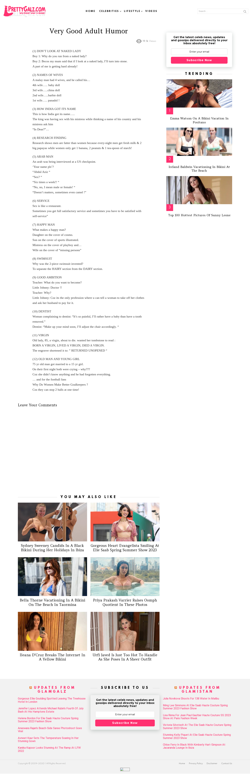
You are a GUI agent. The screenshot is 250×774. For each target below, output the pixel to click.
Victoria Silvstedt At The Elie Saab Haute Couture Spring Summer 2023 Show (197, 726)
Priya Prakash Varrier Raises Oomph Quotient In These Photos (125, 602)
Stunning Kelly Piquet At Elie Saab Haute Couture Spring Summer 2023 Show (197, 736)
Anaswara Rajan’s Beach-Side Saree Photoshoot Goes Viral (50, 730)
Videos (151, 11)
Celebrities (109, 11)
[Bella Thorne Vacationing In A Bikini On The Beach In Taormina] (52, 576)
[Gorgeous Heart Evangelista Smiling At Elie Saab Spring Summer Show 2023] (125, 522)
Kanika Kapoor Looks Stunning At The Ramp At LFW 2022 (49, 749)
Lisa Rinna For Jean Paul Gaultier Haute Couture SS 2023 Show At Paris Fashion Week (197, 717)
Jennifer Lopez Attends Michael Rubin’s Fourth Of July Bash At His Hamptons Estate (51, 710)
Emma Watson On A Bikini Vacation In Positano (199, 120)
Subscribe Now (199, 60)
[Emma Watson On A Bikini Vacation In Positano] (199, 93)
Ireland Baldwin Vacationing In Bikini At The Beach (199, 169)
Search (244, 12)
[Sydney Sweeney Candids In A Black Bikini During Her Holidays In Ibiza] (52, 522)
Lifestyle (132, 11)
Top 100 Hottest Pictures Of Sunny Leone (199, 215)
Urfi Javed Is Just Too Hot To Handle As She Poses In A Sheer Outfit (125, 657)
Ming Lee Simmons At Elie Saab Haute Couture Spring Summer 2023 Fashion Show (195, 707)
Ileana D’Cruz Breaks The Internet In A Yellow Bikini (52, 657)
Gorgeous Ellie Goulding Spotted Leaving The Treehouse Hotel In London (52, 700)
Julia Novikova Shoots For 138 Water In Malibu (191, 698)
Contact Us (226, 764)
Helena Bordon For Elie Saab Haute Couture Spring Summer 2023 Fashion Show (48, 720)
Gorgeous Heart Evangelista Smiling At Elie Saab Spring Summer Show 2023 (125, 547)
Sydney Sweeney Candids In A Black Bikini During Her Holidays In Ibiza (52, 547)
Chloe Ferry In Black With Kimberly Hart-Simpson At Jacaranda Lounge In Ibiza (194, 746)
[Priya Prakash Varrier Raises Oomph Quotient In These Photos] (125, 576)
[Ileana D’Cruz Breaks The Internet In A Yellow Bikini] (52, 631)
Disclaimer (212, 764)
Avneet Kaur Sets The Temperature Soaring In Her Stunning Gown (48, 740)
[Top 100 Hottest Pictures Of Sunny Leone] (199, 190)
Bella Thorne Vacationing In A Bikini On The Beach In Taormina (52, 602)
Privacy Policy (196, 764)
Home (90, 11)
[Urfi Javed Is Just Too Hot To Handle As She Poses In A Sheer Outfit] (125, 631)
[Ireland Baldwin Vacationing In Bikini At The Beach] (199, 142)
